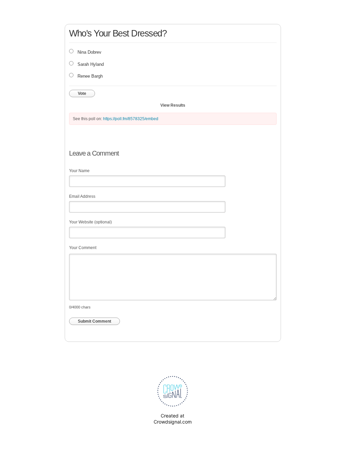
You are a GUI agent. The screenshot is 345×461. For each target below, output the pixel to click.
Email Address (82, 196)
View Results (172, 105)
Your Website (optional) (90, 222)
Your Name (79, 170)
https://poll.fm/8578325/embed (130, 118)
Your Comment (82, 247)
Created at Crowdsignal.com (173, 419)
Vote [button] (82, 93)
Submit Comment (94, 321)
